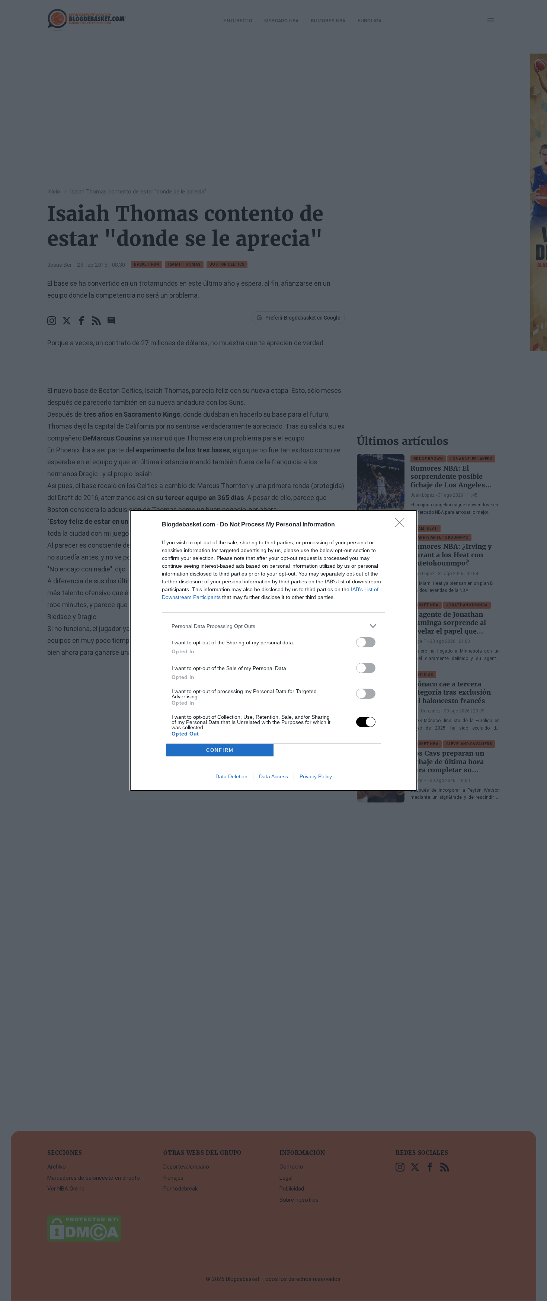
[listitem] (273, 626)
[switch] (365, 642)
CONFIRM (220, 750)
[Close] (402, 525)
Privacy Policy (316, 776)
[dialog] (273, 650)
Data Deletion (231, 776)
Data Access (273, 776)
